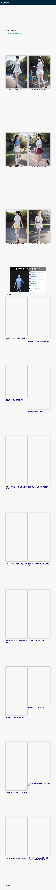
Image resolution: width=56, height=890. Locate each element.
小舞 (13, 33)
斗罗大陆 (16, 33)
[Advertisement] (28, 16)
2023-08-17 (21, 33)
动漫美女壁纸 (8, 33)
